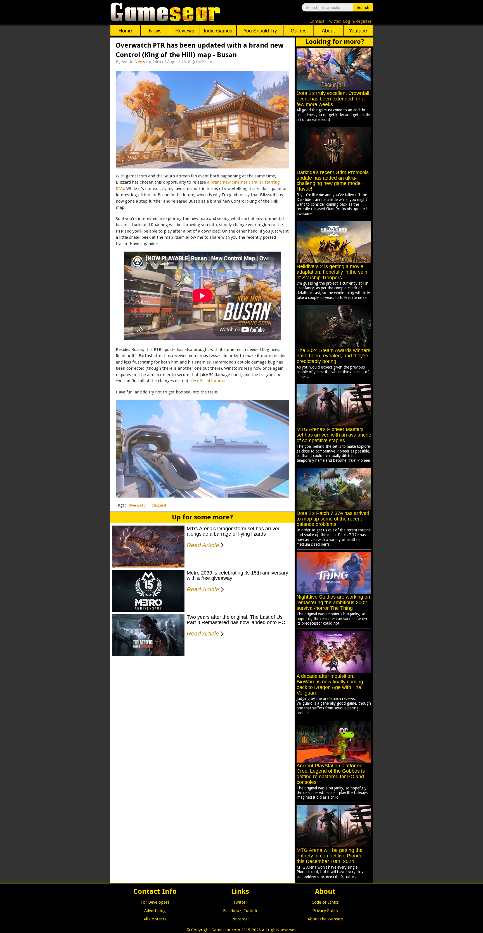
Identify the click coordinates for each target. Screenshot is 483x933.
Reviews (184, 30)
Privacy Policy (325, 910)
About (328, 30)
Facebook (232, 910)
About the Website (325, 919)
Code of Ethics (325, 902)
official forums (211, 380)
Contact (317, 21)
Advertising (155, 910)
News (155, 30)
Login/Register (357, 21)
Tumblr (250, 910)
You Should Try (260, 30)
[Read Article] (221, 541)
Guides (299, 30)
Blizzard (158, 505)
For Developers (155, 902)
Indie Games (218, 30)
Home (125, 30)
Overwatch (138, 505)
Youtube (358, 30)
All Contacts (154, 919)
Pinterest (240, 919)
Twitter (334, 21)
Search (363, 7)
